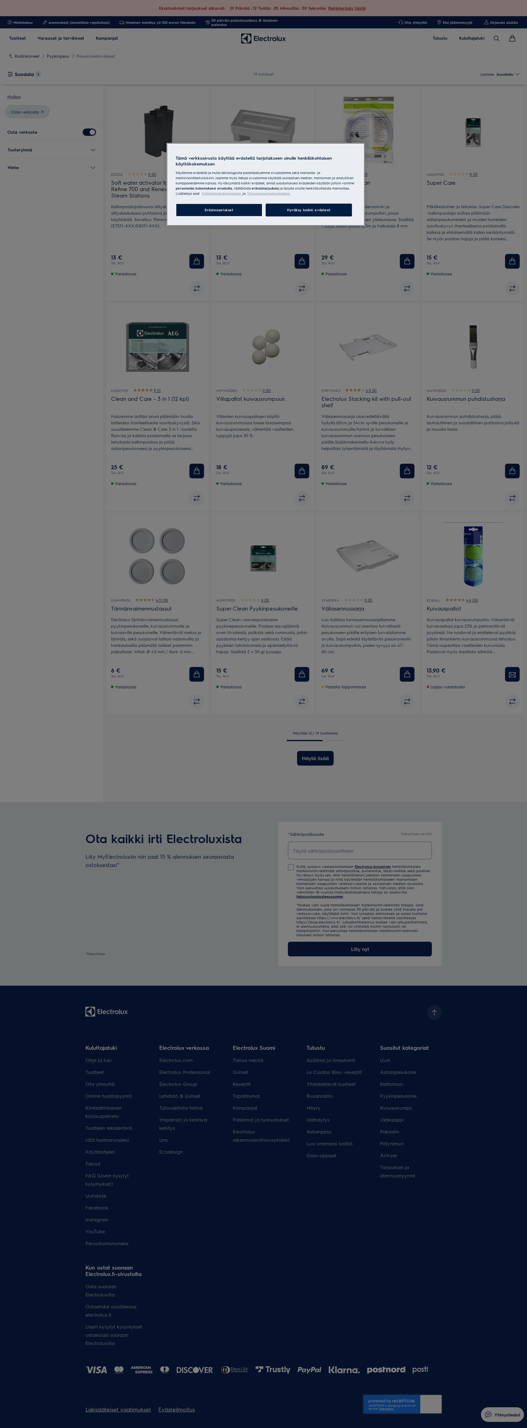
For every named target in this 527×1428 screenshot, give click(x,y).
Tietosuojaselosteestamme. (269, 193)
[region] (266, 184)
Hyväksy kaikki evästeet (309, 210)
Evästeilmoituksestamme (222, 193)
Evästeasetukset (219, 210)
